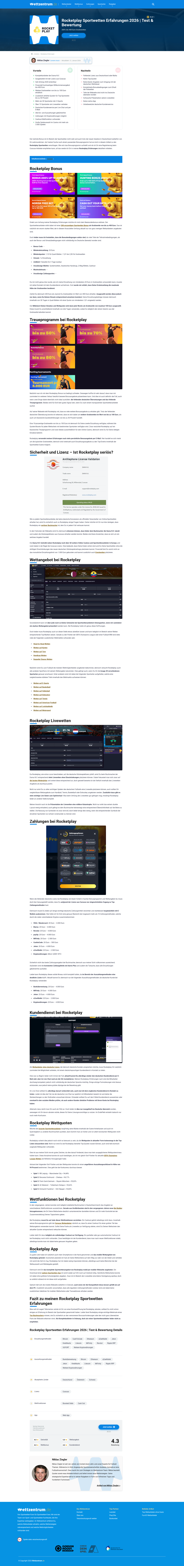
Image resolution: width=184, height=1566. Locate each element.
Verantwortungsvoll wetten (87, 1518)
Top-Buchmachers (37, 1316)
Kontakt (80, 1512)
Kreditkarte (67, 1343)
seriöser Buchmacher (49, 525)
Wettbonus (79, 4)
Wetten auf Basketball (41, 687)
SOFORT (66, 1347)
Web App (66, 1415)
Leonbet (112, 1512)
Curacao (66, 1392)
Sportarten (102, 4)
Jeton (114, 1339)
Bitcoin (65, 1339)
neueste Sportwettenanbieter (50, 1129)
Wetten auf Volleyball (41, 691)
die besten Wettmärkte (38, 781)
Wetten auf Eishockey (41, 695)
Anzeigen (50, 159)
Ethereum (90, 1339)
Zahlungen (90, 4)
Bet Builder (118, 1208)
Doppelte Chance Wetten (42, 659)
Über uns (80, 1515)
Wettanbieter (66, 4)
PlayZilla (112, 1515)
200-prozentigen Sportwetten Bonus (75, 225)
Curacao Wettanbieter (63, 1223)
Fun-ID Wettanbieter (149, 1515)
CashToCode (77, 1339)
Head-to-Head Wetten (41, 644)
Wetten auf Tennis (40, 699)
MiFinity (89, 1343)
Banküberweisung (69, 1359)
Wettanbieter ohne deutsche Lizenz (46, 1067)
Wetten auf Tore (39, 652)
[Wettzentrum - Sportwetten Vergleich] (44, 3)
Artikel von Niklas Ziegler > (108, 1485)
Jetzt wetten (73, 35)
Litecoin (78, 1343)
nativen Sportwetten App (51, 1273)
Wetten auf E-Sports (41, 683)
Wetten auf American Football (44, 703)
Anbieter (36, 54)
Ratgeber (112, 4)
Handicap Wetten (40, 655)
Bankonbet (113, 1518)
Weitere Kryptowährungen (83, 1347)
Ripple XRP (111, 1343)
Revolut (100, 1343)
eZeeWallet (103, 1339)
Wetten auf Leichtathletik (43, 706)
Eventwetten (100, 552)
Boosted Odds (68, 1403)
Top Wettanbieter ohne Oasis (153, 1512)
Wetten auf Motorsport (42, 710)
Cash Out (81, 1403)
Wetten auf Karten (40, 648)
